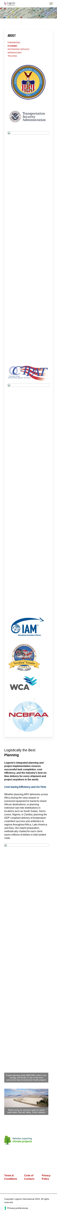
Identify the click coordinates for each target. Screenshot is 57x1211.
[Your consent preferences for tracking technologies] (16, 1208)
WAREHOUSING (15, 53)
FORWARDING (14, 43)
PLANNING (12, 46)
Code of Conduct (29, 1177)
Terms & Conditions (10, 1177)
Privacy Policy (46, 1177)
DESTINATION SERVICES (18, 49)
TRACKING (12, 56)
